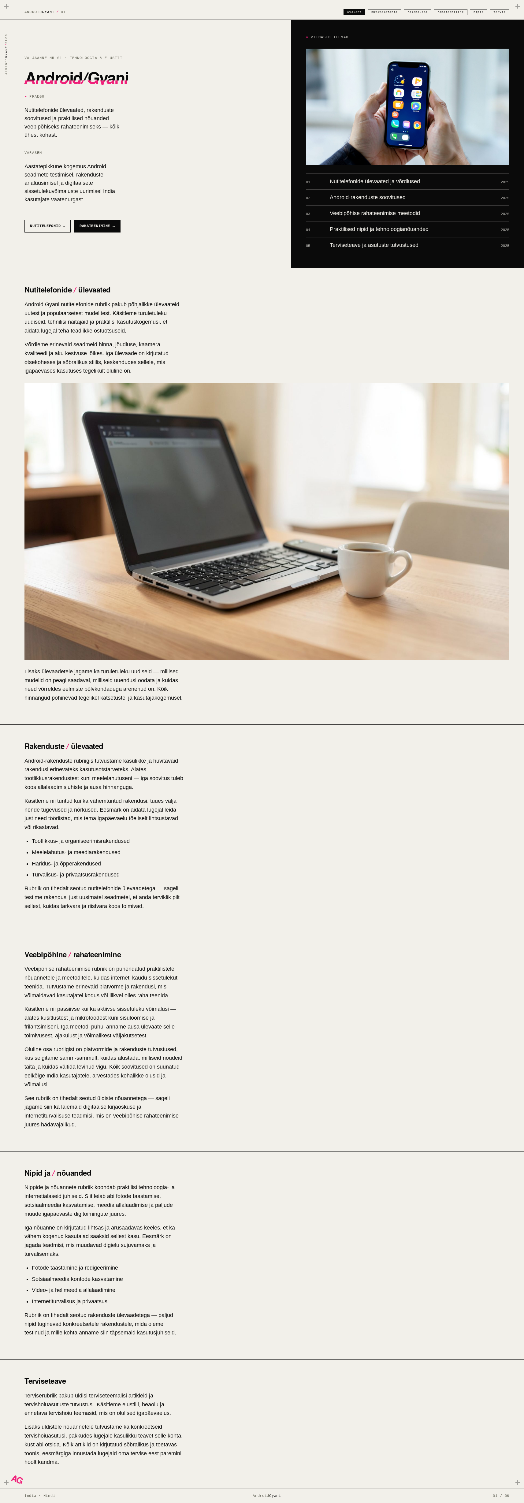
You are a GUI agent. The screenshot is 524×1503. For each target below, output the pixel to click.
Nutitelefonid (384, 12)
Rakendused (417, 12)
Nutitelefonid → (47, 226)
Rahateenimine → (97, 226)
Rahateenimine (450, 12)
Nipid (479, 12)
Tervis (499, 12)
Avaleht (354, 12)
